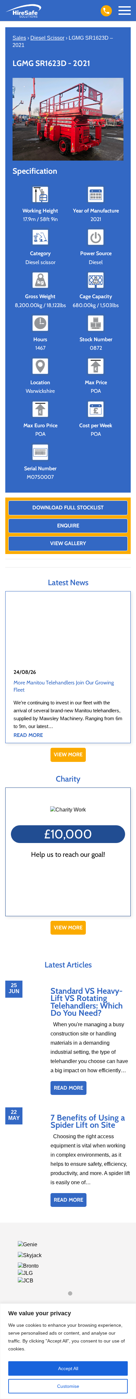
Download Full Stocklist (68, 507)
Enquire (68, 525)
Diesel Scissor (47, 38)
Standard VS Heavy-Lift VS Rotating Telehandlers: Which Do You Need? (87, 1002)
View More (68, 754)
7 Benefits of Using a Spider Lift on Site (88, 1121)
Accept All (68, 1368)
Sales (19, 38)
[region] (68, 1351)
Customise (68, 1386)
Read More (28, 735)
